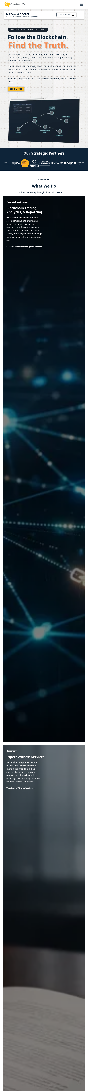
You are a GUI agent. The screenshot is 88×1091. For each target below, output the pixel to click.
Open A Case (16, 89)
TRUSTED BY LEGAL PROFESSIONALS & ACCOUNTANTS (28, 30)
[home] (15, 4)
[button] (81, 4)
